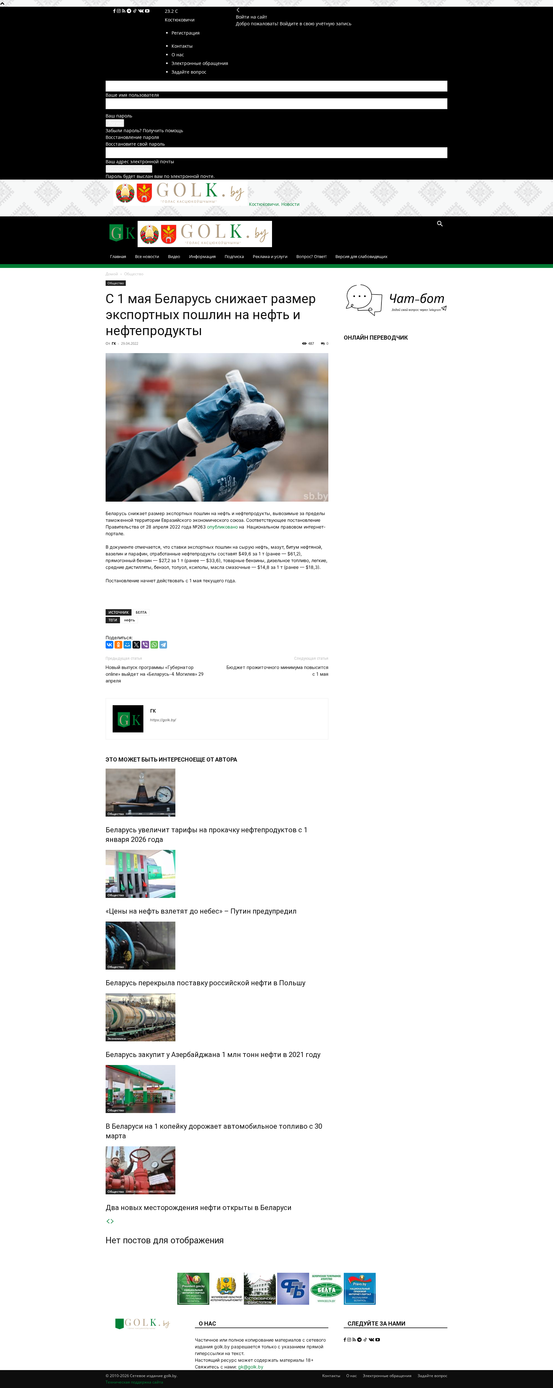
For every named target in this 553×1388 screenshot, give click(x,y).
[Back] (238, 10)
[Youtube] (147, 11)
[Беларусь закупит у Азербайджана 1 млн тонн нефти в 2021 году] (217, 1017)
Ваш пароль (119, 116)
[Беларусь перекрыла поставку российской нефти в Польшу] (217, 946)
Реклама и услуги (270, 256)
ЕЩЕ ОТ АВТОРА (215, 759)
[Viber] (145, 645)
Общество (116, 283)
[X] (136, 645)
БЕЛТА (141, 612)
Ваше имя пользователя (132, 95)
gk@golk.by (250, 1366)
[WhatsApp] (154, 645)
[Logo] (122, 245)
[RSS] (124, 11)
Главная (118, 256)
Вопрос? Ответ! (311, 256)
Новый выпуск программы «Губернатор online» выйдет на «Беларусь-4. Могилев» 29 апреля (155, 674)
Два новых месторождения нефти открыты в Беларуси (199, 1208)
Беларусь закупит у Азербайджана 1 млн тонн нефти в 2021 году (213, 1055)
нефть (129, 619)
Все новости (147, 256)
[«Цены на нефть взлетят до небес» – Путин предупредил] (217, 874)
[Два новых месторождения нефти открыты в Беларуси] (217, 1170)
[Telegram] (129, 11)
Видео (174, 256)
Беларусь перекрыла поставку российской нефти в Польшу (205, 983)
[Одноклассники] (118, 645)
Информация (202, 256)
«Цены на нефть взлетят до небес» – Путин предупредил (201, 911)
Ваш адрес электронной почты (140, 161)
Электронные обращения (387, 1375)
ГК (114, 343)
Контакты (331, 1375)
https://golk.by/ (163, 720)
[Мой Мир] (127, 645)
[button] (439, 225)
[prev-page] (108, 1221)
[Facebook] (115, 11)
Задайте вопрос (432, 1375)
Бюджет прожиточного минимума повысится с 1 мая (277, 671)
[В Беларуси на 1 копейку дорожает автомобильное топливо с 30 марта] (217, 1089)
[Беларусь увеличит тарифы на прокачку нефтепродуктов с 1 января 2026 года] (217, 793)
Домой (112, 274)
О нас (351, 1375)
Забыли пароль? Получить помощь (144, 130)
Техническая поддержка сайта (134, 1382)
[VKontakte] (141, 11)
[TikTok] (135, 11)
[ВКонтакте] (109, 645)
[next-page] (112, 1221)
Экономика (117, 1038)
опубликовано (222, 526)
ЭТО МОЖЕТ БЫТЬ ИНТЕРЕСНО (149, 759)
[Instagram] (119, 11)
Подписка (234, 256)
